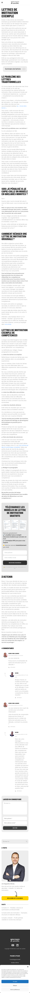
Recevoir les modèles (15, 562)
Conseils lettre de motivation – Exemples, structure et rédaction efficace (14, 913)
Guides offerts (15, 962)
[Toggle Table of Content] (23, 69)
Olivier (16, 673)
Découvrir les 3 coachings (15, 898)
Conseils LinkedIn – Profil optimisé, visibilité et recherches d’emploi (12, 918)
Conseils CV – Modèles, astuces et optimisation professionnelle (12, 908)
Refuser (15, 985)
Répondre (12, 667)
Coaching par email (15, 959)
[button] (28, 966)
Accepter (15, 981)
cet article (8, 324)
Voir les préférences (15, 989)
